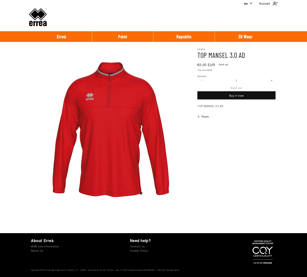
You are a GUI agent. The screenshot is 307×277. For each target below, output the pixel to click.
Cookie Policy (139, 250)
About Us (37, 250)
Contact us (137, 246)
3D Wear (245, 36)
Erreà (61, 36)
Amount (201, 76)
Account (264, 3)
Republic (184, 36)
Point (122, 36)
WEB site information (45, 246)
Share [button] (205, 116)
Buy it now (236, 95)
